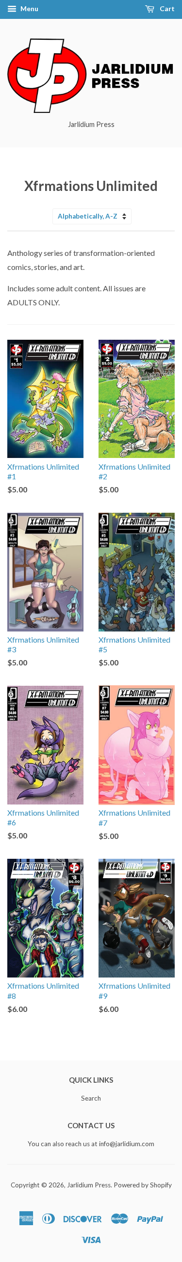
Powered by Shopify (143, 1185)
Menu (28, 8)
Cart (166, 8)
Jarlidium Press (89, 1185)
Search (91, 1098)
